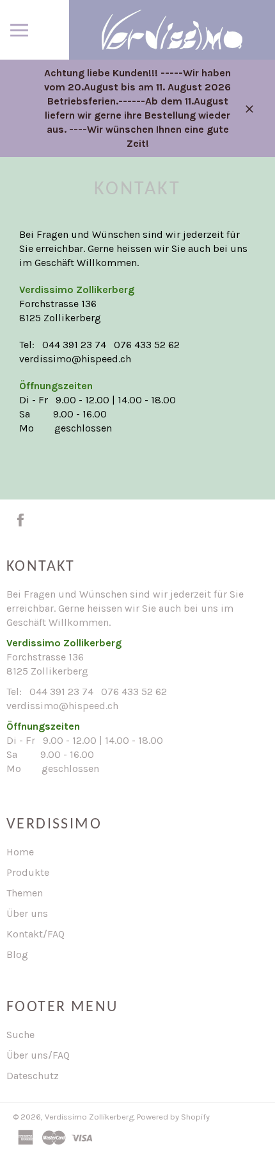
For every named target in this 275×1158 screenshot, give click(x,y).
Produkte (27, 872)
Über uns (27, 913)
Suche (20, 1034)
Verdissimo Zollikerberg (89, 1116)
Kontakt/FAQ (35, 934)
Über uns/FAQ (38, 1055)
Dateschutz (32, 1076)
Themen (24, 893)
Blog (17, 954)
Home (20, 852)
